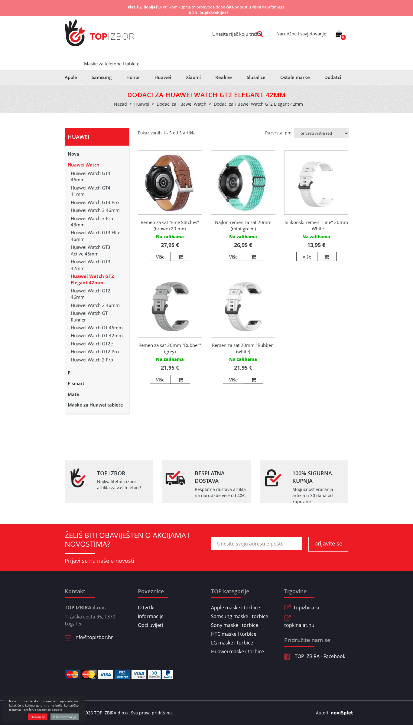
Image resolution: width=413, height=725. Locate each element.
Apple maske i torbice (235, 607)
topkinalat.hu (299, 625)
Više (160, 257)
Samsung (102, 77)
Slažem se (38, 717)
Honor (133, 77)
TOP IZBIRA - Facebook (319, 656)
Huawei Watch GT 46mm (97, 328)
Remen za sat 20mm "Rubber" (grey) (169, 348)
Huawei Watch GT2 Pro (95, 351)
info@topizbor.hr (93, 637)
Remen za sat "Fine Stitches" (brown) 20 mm (170, 225)
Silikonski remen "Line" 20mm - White (316, 225)
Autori (322, 713)
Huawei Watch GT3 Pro (95, 202)
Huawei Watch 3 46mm (95, 210)
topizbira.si (306, 607)
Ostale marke (295, 77)
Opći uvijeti (150, 625)
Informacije (151, 616)
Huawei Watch (83, 165)
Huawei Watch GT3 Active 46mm (90, 250)
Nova (73, 154)
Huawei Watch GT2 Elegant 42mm (92, 279)
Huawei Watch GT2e (92, 344)
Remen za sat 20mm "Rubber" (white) (243, 348)
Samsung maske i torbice (239, 616)
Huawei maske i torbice (237, 651)
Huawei (162, 77)
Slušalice (256, 77)
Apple (71, 77)
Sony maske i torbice (234, 625)
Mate (73, 394)
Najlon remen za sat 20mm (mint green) (243, 225)
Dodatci (332, 77)
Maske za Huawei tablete (95, 405)
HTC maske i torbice (233, 634)
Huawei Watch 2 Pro (92, 360)
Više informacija (64, 717)
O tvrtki (146, 607)
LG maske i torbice (232, 642)
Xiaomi (193, 77)
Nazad (120, 104)
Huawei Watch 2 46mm (95, 305)
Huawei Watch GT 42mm (97, 335)
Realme (223, 77)
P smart (76, 383)
